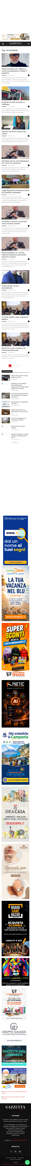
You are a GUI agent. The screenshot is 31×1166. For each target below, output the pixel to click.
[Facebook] (11, 1151)
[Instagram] (15, 1151)
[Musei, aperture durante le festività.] (6, 428)
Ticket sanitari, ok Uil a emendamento (10, 287)
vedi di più (14, 442)
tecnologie (19, 1164)
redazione (4, 75)
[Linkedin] (20, 1151)
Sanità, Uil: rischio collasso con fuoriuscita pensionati (14, 349)
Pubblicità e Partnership (15, 1159)
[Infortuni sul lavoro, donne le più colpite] (15, 122)
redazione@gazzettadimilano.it (18, 1140)
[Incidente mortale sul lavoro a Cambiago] (15, 93)
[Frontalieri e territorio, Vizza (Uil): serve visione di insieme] (15, 212)
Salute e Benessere (6, 66)
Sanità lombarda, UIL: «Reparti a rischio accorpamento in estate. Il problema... (14, 71)
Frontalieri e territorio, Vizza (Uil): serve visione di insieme (14, 223)
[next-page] (20, 365)
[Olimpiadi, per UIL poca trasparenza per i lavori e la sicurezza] (15, 152)
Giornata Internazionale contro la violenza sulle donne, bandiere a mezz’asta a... (19, 395)
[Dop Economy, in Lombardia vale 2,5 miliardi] (6, 404)
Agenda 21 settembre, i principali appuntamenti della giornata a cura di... (19, 435)
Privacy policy (20, 1157)
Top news (4, 99)
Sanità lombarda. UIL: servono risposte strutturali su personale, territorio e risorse (14, 255)
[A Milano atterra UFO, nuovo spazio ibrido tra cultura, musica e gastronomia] (6, 412)
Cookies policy (15, 1135)
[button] (2, 44)
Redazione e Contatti (11, 1157)
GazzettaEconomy (6, 128)
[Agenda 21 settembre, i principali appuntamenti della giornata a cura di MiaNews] (6, 436)
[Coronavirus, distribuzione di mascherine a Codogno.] (6, 420)
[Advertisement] (15, 16)
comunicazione (12, 1164)
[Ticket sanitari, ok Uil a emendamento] (15, 277)
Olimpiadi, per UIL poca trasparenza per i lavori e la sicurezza (15, 162)
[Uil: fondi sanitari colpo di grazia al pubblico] (15, 308)
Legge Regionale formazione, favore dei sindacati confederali (15, 191)
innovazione (6, 1164)
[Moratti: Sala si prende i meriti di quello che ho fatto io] (6, 378)
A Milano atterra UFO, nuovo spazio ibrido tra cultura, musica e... (19, 411)
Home (3, 47)
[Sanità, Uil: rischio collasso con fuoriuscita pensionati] (15, 339)
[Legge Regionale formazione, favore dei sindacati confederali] (15, 181)
